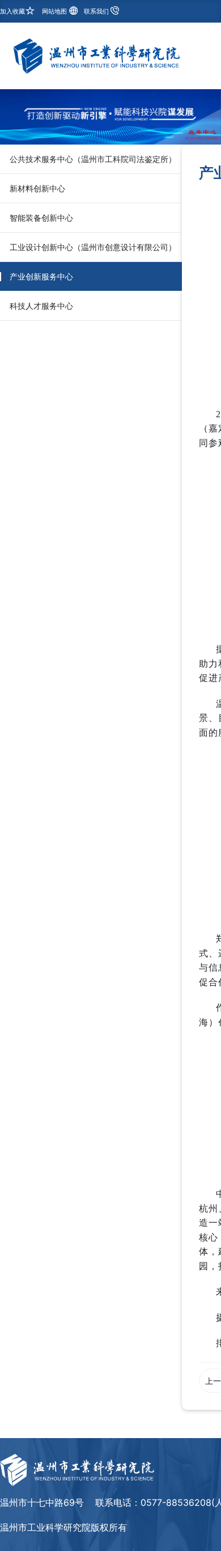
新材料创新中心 (37, 188)
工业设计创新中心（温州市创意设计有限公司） (93, 247)
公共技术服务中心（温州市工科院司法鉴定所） (93, 159)
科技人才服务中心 (41, 306)
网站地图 (54, 11)
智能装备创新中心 (41, 217)
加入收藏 (12, 11)
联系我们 (96, 11)
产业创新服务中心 (41, 276)
